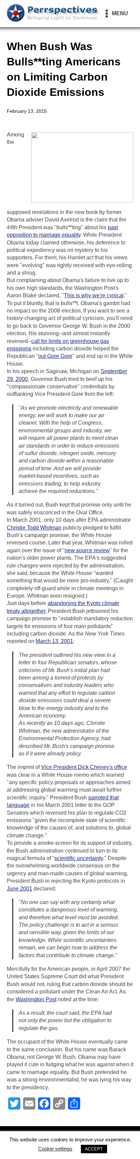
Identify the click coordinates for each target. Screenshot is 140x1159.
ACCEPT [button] (94, 1149)
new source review (87, 550)
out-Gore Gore (55, 356)
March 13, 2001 (54, 641)
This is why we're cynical (94, 295)
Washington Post (36, 999)
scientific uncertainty (78, 858)
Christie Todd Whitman (34, 528)
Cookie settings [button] (55, 1149)
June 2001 (19, 889)
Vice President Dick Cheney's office (84, 767)
